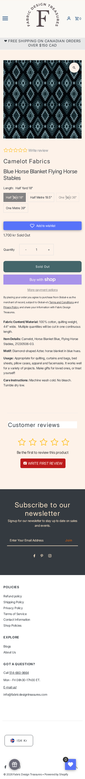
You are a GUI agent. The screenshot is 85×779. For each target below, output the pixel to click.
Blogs (7, 646)
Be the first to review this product (42, 452)
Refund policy (12, 596)
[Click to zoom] (74, 67)
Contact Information (16, 619)
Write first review (45, 463)
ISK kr (22, 740)
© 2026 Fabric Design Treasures (22, 774)
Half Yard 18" (14, 197)
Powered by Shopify (56, 774)
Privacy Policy (13, 608)
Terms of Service (15, 614)
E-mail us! (10, 687)
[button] (42, 225)
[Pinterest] (42, 556)
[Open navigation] (12, 18)
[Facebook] (34, 556)
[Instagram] (49, 556)
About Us (9, 652)
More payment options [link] (42, 290)
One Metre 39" (16, 208)
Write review (38, 150)
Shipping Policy (13, 602)
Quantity (9, 249)
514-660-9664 (19, 673)
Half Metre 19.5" (41, 197)
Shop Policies (12, 625)
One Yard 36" (68, 197)
